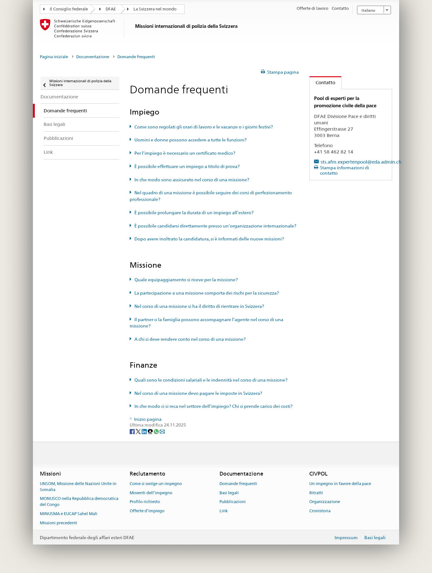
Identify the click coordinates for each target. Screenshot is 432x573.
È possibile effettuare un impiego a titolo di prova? (187, 166)
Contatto (322, 82)
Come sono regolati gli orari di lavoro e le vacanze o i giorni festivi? (203, 126)
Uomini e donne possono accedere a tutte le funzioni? (190, 139)
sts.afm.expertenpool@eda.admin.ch (361, 162)
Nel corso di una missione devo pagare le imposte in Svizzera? (198, 393)
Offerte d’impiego (147, 511)
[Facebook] (133, 430)
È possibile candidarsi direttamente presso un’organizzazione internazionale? (215, 225)
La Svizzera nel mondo (154, 9)
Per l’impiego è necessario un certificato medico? (184, 153)
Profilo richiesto (145, 502)
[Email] (162, 430)
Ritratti (316, 492)
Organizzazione (324, 502)
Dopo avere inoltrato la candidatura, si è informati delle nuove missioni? (209, 238)
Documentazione (92, 56)
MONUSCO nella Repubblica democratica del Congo (79, 501)
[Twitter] (139, 430)
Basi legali (229, 492)
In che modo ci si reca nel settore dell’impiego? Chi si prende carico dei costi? (213, 406)
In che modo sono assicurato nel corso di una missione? (191, 179)
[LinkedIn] (145, 430)
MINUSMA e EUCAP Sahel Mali (68, 513)
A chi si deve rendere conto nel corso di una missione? (190, 339)
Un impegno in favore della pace (340, 483)
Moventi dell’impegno (151, 492)
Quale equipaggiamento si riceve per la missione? (186, 279)
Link (223, 511)
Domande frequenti (238, 483)
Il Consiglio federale (69, 9)
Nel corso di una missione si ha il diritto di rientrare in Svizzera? (199, 306)
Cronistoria (319, 511)
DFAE (111, 9)
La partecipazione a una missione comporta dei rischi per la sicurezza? (206, 293)
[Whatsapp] (157, 430)
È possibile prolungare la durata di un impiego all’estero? (194, 212)
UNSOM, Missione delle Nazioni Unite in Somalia (78, 486)
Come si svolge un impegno (156, 483)
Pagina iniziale (54, 56)
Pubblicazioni (232, 502)
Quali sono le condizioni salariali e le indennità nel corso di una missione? (210, 380)
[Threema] (151, 430)
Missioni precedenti (58, 522)
